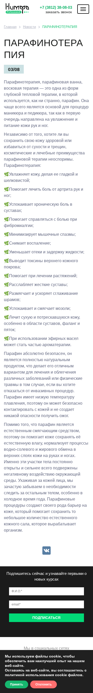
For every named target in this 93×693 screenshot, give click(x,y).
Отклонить (43, 684)
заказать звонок (58, 12)
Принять (16, 684)
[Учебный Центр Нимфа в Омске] (15, 8)
